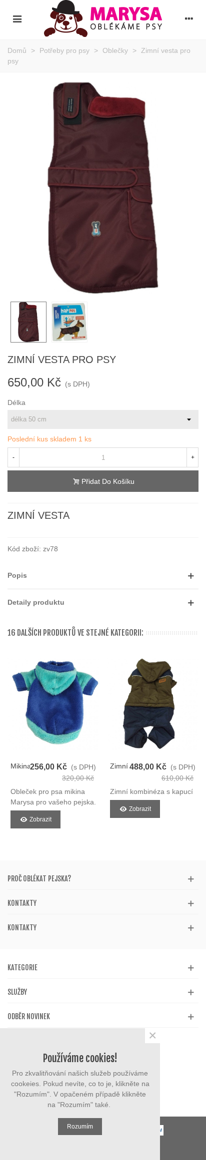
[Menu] (17, 18)
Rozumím (80, 1126)
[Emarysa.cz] (103, 18)
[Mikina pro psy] (53, 704)
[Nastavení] (189, 18)
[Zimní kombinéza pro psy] (152, 704)
